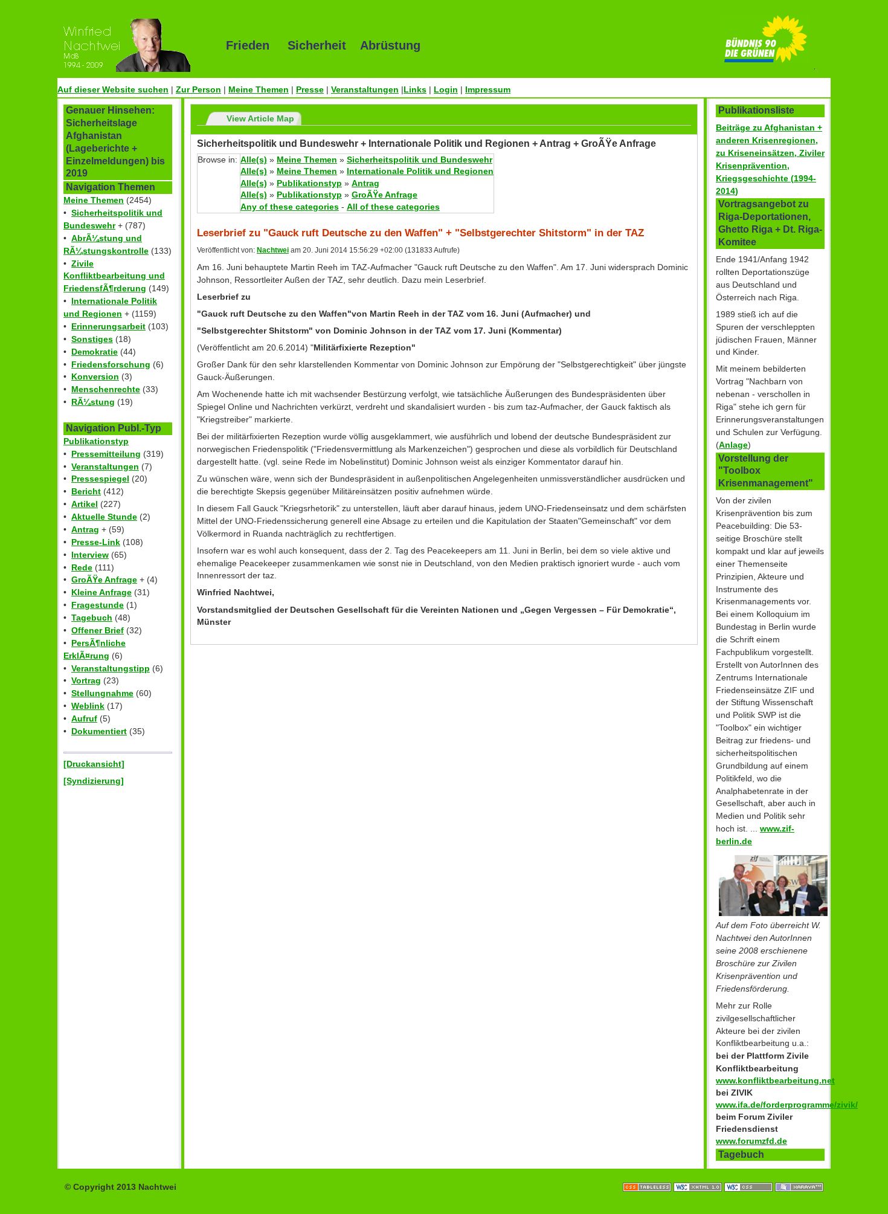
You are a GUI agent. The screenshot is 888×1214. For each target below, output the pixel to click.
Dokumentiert (99, 731)
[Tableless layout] (648, 1175)
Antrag (85, 529)
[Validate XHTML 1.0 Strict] (699, 1175)
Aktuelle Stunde (104, 516)
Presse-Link (95, 542)
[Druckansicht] (93, 764)
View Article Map (260, 118)
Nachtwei (273, 250)
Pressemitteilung (106, 454)
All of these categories (393, 206)
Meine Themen (258, 89)
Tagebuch (91, 617)
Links (415, 89)
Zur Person (198, 89)
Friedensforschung (110, 364)
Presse (310, 89)
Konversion (95, 376)
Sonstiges (92, 339)
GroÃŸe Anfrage (104, 579)
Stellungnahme (102, 693)
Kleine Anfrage (101, 592)
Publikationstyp (96, 441)
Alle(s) (253, 159)
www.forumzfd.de (751, 1141)
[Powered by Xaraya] (799, 1175)
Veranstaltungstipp (110, 668)
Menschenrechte (105, 389)
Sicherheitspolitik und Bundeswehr (419, 159)
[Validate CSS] (749, 1175)
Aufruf (84, 718)
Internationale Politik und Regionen (420, 171)
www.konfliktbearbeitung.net (775, 1080)
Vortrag (86, 680)
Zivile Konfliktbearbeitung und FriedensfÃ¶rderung (114, 276)
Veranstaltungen (365, 89)
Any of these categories (289, 206)
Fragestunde (97, 605)
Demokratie (94, 352)
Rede (81, 567)
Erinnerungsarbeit (108, 326)
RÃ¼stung (93, 402)
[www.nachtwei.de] (132, 45)
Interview (90, 555)
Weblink (88, 706)
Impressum (487, 89)
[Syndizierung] (93, 781)
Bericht (86, 491)
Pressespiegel (100, 478)
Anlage (733, 445)
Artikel (84, 504)
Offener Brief (97, 630)
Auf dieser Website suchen (113, 89)
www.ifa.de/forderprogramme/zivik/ (787, 1104)
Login (446, 89)
